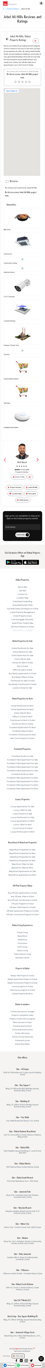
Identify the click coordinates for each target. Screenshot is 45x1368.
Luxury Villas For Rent (22, 825)
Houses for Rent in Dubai (22, 724)
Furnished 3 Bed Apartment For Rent (22, 785)
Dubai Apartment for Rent (22, 709)
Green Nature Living (22, 954)
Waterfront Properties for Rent (22, 861)
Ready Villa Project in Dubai (22, 976)
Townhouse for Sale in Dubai (22, 681)
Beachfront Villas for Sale (22, 864)
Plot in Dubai (22, 666)
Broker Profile (19, 477)
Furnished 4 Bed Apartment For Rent (22, 789)
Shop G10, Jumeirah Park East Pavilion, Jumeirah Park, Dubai (22, 1194)
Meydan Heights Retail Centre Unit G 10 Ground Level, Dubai (22, 1210)
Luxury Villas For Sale (22, 810)
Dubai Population (22, 1044)
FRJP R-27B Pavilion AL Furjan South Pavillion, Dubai (22, 1072)
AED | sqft (19, 1356)
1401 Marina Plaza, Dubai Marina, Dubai (22, 1165)
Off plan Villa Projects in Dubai (22, 907)
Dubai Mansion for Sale (22, 652)
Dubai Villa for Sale (22, 659)
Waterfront (22, 940)
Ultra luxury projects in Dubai (22, 990)
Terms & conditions (22, 1351)
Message (38, 1365)
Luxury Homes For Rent (22, 828)
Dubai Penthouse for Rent (22, 706)
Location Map (22, 598)
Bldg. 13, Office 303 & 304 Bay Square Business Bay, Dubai (22, 1104)
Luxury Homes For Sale (22, 814)
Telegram (11, 1365)
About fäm (22, 587)
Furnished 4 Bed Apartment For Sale (22, 771)
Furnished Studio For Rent (22, 774)
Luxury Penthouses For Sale (22, 817)
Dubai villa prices (22, 1033)
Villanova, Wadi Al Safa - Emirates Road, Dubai (22, 1272)
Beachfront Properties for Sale (22, 850)
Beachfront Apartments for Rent (22, 875)
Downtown (22, 943)
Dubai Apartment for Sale (22, 655)
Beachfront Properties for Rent (22, 853)
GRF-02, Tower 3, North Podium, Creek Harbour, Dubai (22, 1287)
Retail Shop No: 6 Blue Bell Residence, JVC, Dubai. (22, 1335)
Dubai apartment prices (22, 1030)
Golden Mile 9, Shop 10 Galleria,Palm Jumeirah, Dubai (22, 1257)
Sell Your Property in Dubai (22, 627)
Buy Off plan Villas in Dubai (22, 896)
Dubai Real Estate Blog (22, 601)
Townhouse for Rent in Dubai (22, 720)
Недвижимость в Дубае (22, 630)
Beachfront (22, 936)
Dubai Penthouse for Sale (22, 648)
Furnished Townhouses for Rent (22, 735)
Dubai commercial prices (22, 1037)
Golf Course (22, 947)
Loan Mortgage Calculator (22, 619)
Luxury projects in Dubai (22, 986)
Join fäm (22, 591)
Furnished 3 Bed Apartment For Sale (22, 767)
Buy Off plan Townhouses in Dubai (22, 900)
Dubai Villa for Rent (22, 713)
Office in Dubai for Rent (22, 717)
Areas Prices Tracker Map (22, 623)
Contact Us (22, 594)
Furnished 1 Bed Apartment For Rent (22, 778)
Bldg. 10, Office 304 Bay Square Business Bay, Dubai (22, 1319)
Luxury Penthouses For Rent (22, 832)
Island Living (22, 950)
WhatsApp (24, 1365)
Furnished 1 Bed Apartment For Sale (22, 760)
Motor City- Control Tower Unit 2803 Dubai (22, 1225)
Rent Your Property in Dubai (22, 738)
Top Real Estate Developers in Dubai (22, 609)
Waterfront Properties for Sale (22, 857)
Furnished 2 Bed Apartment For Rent (22, 781)
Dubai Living (22, 932)
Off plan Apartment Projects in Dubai (22, 911)
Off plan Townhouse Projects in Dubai (22, 915)
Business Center (22, 958)
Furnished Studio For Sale (22, 756)
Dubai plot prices (22, 1040)
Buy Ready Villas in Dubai (22, 677)
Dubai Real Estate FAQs (22, 605)
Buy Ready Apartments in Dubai (22, 673)
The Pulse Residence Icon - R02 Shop (22, 1179)
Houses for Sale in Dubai (22, 663)
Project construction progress (22, 1019)
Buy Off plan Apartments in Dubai (22, 893)
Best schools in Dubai (22, 1022)
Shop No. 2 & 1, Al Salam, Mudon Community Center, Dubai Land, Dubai (22, 1241)
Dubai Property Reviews (22, 994)
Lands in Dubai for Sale (22, 688)
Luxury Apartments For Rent (22, 821)
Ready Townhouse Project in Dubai (22, 983)
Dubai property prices (22, 1026)
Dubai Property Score (22, 616)
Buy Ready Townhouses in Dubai (22, 684)
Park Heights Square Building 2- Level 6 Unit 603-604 (22, 1150)
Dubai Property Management (22, 612)
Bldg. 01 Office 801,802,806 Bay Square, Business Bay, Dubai (22, 1088)
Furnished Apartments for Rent (22, 727)
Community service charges (22, 1012)
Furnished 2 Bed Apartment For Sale (22, 763)
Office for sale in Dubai (22, 670)
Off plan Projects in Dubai (22, 904)
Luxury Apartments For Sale (22, 807)
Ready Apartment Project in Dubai (22, 979)
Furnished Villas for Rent (22, 731)
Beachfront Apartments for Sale (22, 871)
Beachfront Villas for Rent (22, 868)
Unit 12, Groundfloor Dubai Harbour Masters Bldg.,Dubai (22, 1134)
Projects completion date (22, 1015)
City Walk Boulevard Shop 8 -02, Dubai (22, 1119)
